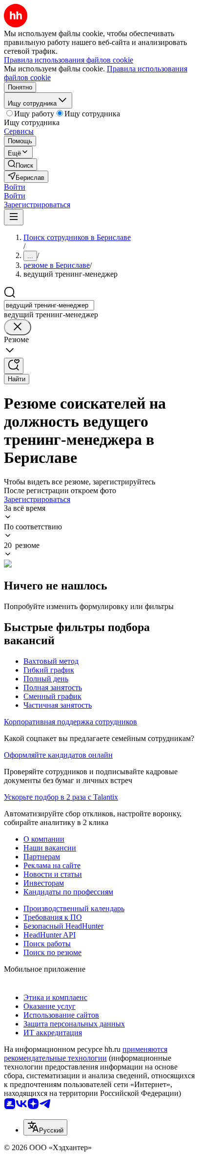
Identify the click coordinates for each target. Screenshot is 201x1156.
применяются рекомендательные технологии (85, 1053)
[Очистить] (17, 327)
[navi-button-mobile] (13, 217)
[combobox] (49, 305)
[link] (20, 164)
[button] (14, 187)
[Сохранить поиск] (13, 366)
